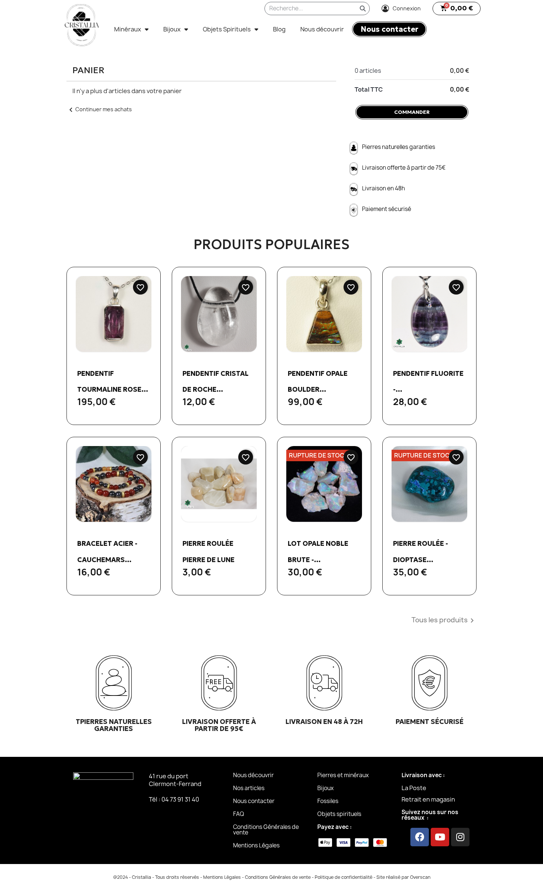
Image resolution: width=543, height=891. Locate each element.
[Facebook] (419, 837)
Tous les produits (444, 620)
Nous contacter (253, 801)
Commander (412, 112)
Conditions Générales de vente (266, 829)
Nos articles (248, 788)
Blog (279, 29)
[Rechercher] (362, 8)
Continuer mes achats (99, 109)
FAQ (238, 814)
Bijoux (172, 29)
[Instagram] (460, 837)
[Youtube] (440, 837)
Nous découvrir (322, 29)
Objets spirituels (339, 814)
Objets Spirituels (227, 29)
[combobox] (305, 8)
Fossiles (327, 801)
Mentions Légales (256, 845)
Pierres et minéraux (343, 775)
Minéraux (127, 29)
